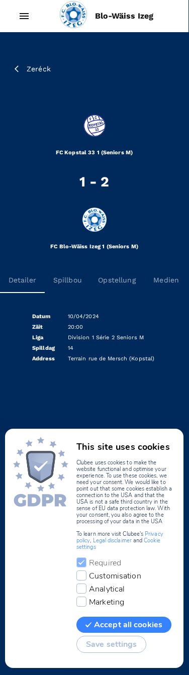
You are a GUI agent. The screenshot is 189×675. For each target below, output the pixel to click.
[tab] (67, 280)
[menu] (24, 16)
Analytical (107, 589)
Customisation (115, 576)
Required (105, 563)
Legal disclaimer (112, 540)
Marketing (106, 602)
